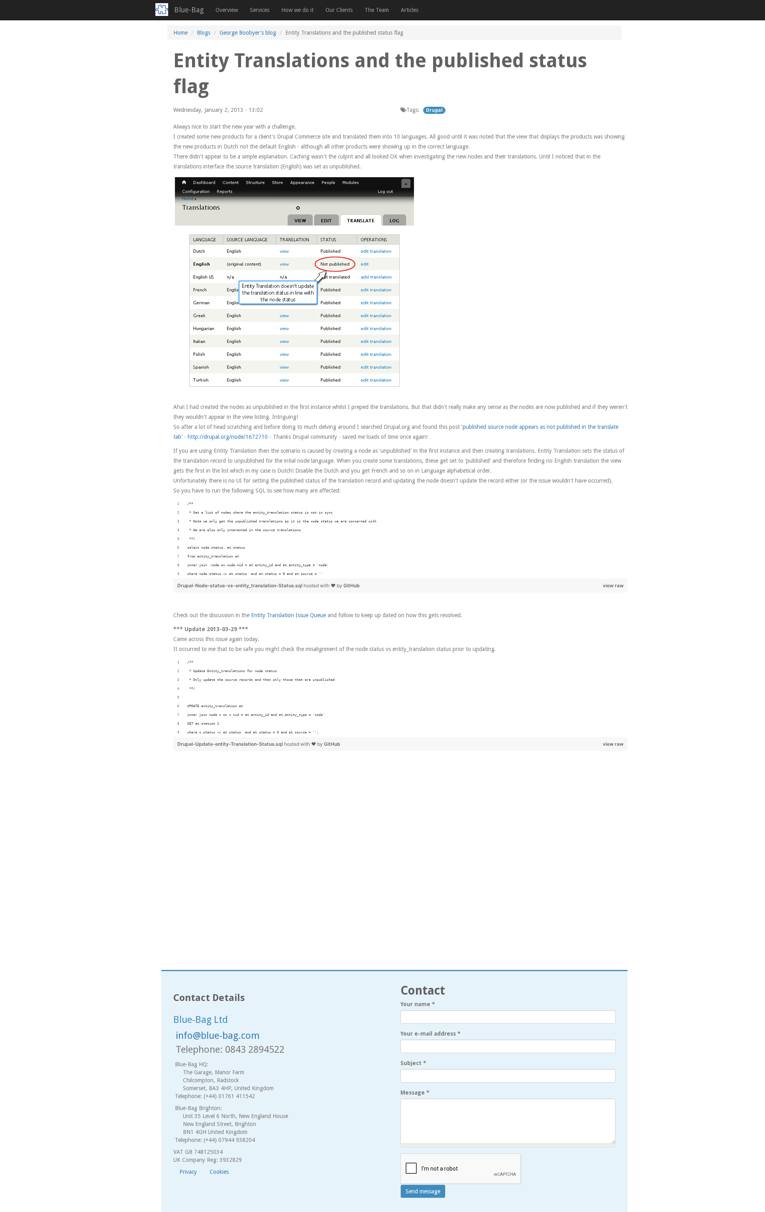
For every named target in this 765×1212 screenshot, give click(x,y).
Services (259, 10)
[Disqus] (394, 854)
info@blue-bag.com (218, 1035)
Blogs (203, 32)
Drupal (434, 110)
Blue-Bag (189, 10)
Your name (417, 1004)
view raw (613, 585)
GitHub (351, 585)
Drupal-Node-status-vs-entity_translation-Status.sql (240, 585)
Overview (227, 10)
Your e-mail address (430, 1033)
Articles (409, 10)
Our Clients (339, 10)
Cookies (219, 1172)
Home (180, 32)
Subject (413, 1063)
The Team (377, 10)
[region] (400, 539)
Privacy (188, 1172)
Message (415, 1092)
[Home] (164, 9)
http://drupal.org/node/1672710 (228, 437)
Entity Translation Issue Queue (288, 615)
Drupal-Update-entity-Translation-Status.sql (230, 744)
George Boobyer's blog (248, 32)
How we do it (297, 10)
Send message (423, 1191)
